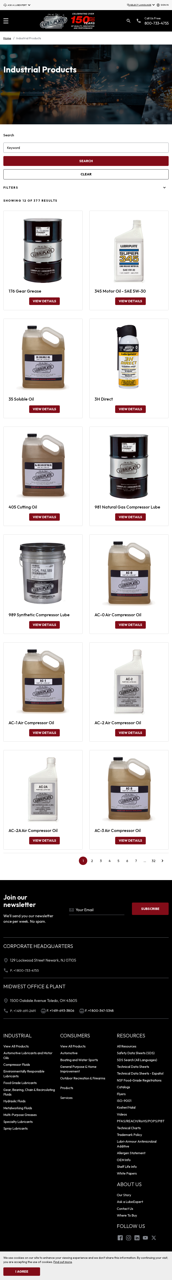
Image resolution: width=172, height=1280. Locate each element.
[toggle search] (128, 20)
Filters (10, 187)
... (146, 862)
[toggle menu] (5, 20)
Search (8, 135)
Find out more (62, 1262)
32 (153, 861)
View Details (44, 301)
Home (7, 38)
